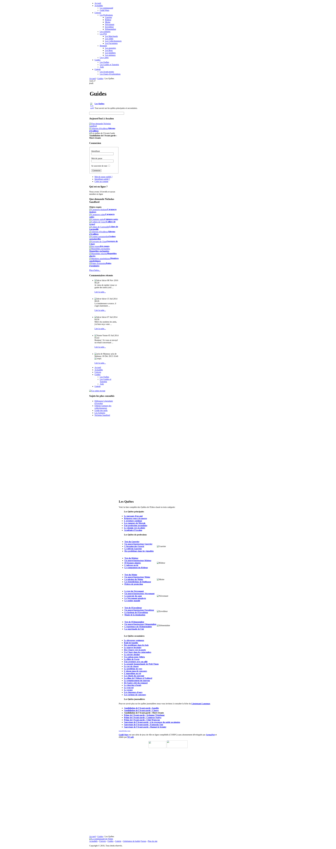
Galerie (118, 841)
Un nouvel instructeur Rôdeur (137, 560)
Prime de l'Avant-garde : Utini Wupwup (142, 720)
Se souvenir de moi (99, 166)
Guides (100, 78)
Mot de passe (96, 158)
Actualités (93, 841)
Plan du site (152, 841)
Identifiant (95, 151)
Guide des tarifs (100, 410)
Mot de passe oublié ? (103, 177)
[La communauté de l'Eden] (101, 839)
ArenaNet (210, 735)
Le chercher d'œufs (132, 685)
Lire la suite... (100, 292)
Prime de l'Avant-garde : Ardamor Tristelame (144, 715)
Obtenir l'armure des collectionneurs (102, 407)
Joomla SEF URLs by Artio (124, 730)
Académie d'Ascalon (133, 530)
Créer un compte (101, 181)
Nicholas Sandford (102, 415)
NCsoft (130, 737)
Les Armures (99, 413)
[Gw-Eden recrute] (97, 391)
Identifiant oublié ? (102, 179)
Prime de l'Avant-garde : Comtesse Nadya (142, 717)
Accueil (92, 78)
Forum (143, 841)
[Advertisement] (198, 98)
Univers (102, 841)
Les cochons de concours (135, 695)
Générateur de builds (131, 841)
